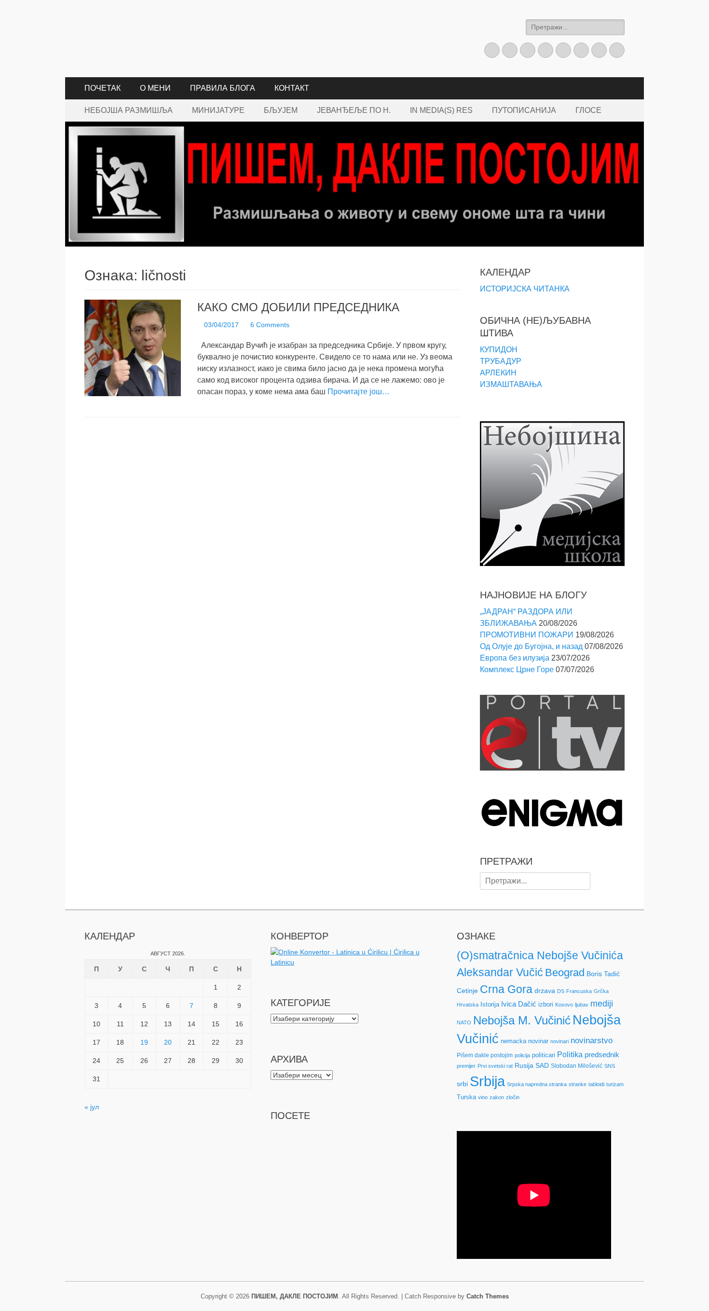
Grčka (601, 991)
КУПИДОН (499, 349)
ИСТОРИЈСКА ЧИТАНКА (525, 289)
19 (144, 1042)
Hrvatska (467, 1004)
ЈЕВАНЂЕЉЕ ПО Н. (354, 110)
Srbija (487, 1081)
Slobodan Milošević (576, 1066)
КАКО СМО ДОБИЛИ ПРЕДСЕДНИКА (298, 307)
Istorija (489, 1004)
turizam (615, 1084)
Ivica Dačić (518, 1004)
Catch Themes (487, 1296)
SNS (609, 1066)
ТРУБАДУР (500, 361)
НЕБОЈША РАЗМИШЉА (128, 110)
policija (522, 1055)
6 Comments (269, 325)
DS (560, 991)
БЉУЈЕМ (281, 110)
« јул (91, 1107)
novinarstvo (592, 1040)
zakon (497, 1097)
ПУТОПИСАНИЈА (524, 110)
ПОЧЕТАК (102, 88)
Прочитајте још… (358, 391)
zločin (512, 1097)
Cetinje (467, 990)
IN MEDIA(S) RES (441, 110)
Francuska (579, 991)
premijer (466, 1066)
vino (483, 1097)
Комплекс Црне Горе (517, 669)
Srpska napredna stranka (537, 1084)
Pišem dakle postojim (485, 1055)
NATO (464, 1022)
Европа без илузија (514, 658)
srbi (462, 1084)
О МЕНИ (155, 88)
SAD (542, 1065)
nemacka (513, 1041)
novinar (538, 1041)
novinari (559, 1041)
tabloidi (596, 1084)
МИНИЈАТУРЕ (218, 110)
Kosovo (564, 1004)
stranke (577, 1084)
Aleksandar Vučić (500, 972)
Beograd (565, 972)
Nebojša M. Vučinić (522, 1020)
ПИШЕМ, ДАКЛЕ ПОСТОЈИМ (294, 1296)
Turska (466, 1097)
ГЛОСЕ (588, 110)
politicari (543, 1055)
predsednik (602, 1055)
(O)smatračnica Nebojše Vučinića (540, 955)
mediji (601, 1003)
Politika (570, 1054)
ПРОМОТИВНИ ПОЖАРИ (526, 635)
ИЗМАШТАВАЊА (511, 384)
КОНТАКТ (291, 88)
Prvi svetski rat (495, 1066)
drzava (544, 990)
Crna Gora (506, 989)
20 (168, 1042)
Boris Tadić (603, 974)
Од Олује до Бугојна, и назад (531, 646)
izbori (545, 1004)
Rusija (524, 1065)
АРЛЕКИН (498, 373)
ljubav (581, 1004)
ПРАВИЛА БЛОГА (222, 88)
